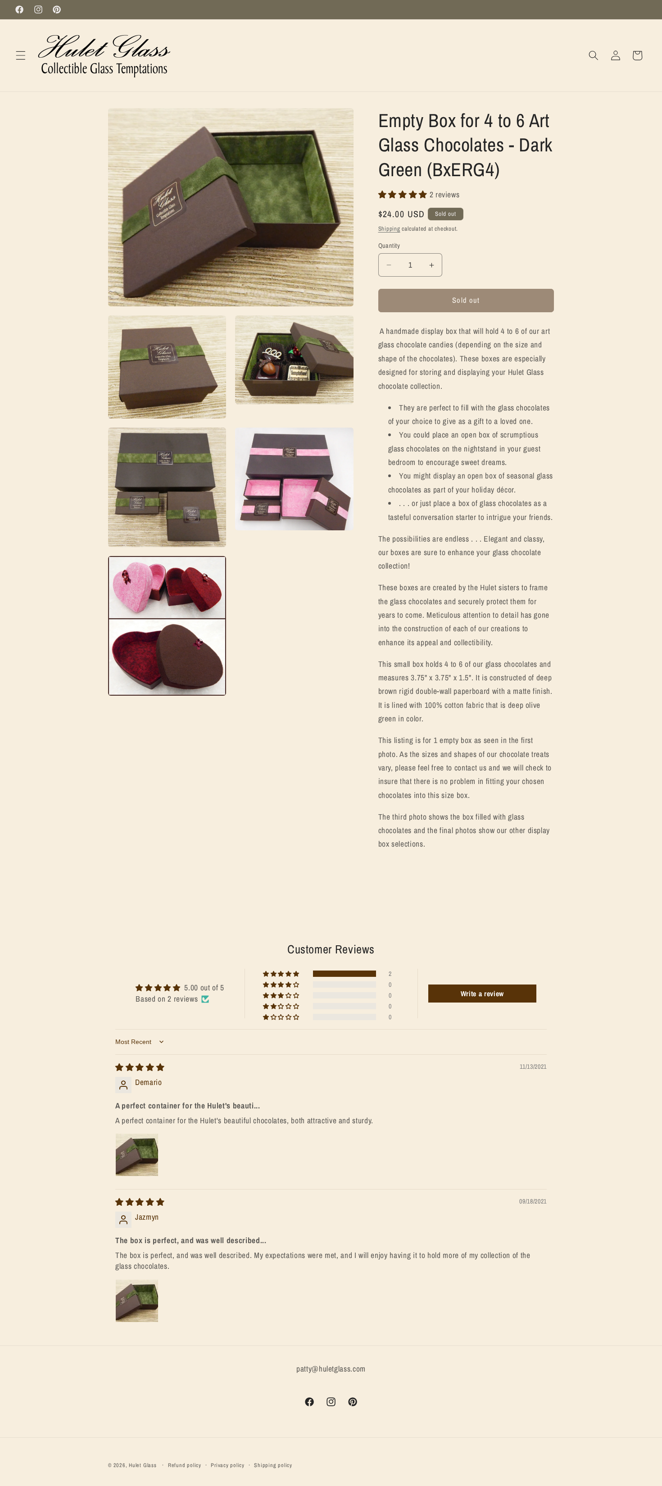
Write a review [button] (482, 993)
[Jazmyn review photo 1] (137, 1300)
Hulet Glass (142, 1465)
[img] (139, 1067)
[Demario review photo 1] (137, 1154)
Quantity (389, 245)
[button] (21, 55)
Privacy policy (228, 1465)
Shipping (389, 228)
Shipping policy (273, 1465)
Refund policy (184, 1465)
